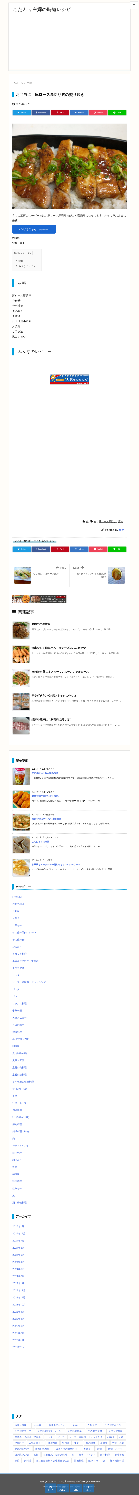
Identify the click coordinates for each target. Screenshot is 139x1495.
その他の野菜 (74, 1430)
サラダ (15, 975)
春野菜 (87, 1448)
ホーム (19, 83)
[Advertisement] (69, 45)
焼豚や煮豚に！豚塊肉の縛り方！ (52, 719)
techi (122, 529)
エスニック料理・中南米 (25, 960)
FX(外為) (17, 896)
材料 (19, 261)
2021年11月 (18, 1347)
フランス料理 (19, 1003)
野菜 (14, 1166)
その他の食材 (19, 939)
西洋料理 (17, 1152)
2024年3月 (18, 1269)
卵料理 (15, 1046)
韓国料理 (17, 1181)
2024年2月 (18, 1276)
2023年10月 (19, 1304)
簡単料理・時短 (20, 1131)
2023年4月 (18, 1318)
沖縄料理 (17, 1110)
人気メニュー (19, 1017)
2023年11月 (18, 1297)
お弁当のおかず (57, 1425)
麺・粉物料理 (19, 1202)
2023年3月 (18, 1325)
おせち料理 (18, 903)
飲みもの (17, 1188)
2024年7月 (18, 1240)
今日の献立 (18, 1024)
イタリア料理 (19, 953)
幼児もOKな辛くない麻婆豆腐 (46, 818)
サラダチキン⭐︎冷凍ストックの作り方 (54, 695)
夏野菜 (103, 1442)
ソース (61, 1436)
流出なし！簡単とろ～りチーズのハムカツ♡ (59, 647)
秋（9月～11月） (21, 1117)
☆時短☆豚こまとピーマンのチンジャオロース (60, 671)
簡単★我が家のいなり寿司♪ (45, 795)
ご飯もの (17, 925)
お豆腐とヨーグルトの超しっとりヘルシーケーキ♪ (56, 864)
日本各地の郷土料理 (23, 1081)
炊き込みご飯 (22, 1454)
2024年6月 (18, 1247)
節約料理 (17, 1124)
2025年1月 (18, 1226)
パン (14, 996)
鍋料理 (15, 1174)
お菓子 (15, 918)
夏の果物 (90, 1442)
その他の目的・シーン (24, 932)
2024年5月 (18, 1254)
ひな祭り (17, 946)
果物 (14, 1095)
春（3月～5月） (21, 1088)
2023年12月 (18, 1290)
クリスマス (18, 967)
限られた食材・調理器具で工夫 (52, 1460)
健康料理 (17, 1031)
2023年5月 (18, 1311)
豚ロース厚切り (107, 521)
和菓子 (77, 1442)
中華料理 (17, 1010)
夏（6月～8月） (21, 1053)
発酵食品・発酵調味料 (55, 1454)
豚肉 (120, 521)
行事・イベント (20, 1145)
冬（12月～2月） (21, 1039)
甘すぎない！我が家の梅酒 (45, 773)
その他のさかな (113, 1425)
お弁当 (15, 911)
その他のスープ (23, 1430)
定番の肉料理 (19, 1067)
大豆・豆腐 (18, 1060)
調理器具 (17, 1159)
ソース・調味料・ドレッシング (29, 982)
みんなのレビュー (27, 266)
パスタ (15, 989)
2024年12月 (18, 1233)
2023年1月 (18, 1340)
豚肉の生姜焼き (41, 624)
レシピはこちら (34, 229)
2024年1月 (18, 1283)
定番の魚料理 (19, 1074)
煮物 (36, 1454)
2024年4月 (18, 1261)
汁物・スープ (19, 1102)
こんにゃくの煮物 (40, 841)
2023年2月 (18, 1333)
